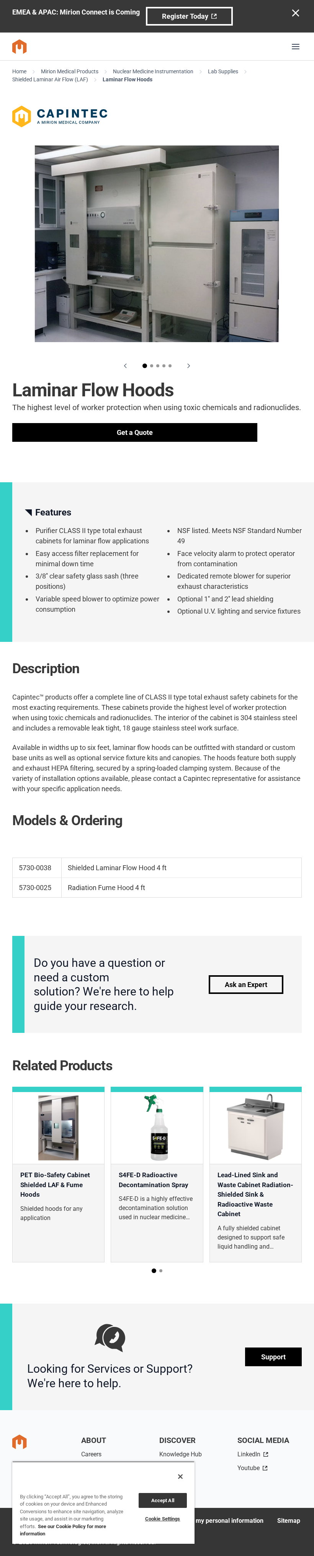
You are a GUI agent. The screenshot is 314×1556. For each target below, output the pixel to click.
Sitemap (288, 1520)
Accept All (162, 1500)
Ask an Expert (246, 985)
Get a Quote (135, 432)
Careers (91, 1454)
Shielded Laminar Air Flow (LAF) (50, 79)
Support (273, 1357)
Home (19, 71)
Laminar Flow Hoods (127, 79)
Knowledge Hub (180, 1454)
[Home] (19, 46)
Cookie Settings (162, 1519)
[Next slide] (188, 365)
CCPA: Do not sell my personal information (205, 1520)
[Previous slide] (125, 365)
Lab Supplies (223, 71)
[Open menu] (295, 46)
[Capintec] (157, 116)
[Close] (180, 1476)
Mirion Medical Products (69, 71)
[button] (144, 366)
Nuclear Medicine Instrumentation (153, 71)
